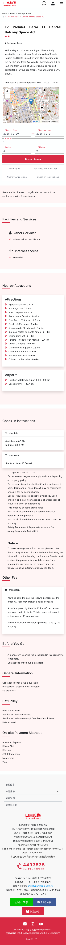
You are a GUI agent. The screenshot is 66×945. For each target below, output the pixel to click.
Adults (8, 147)
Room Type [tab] (14, 168)
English (30, 939)
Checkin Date (11, 130)
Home (4, 13)
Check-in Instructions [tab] (48, 177)
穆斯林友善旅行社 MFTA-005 (33, 844)
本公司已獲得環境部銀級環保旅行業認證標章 (33, 856)
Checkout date (44, 130)
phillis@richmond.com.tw (40, 886)
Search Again (33, 159)
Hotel (12, 13)
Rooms (8, 138)
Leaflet (38, 121)
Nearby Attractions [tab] (17, 177)
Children (41, 147)
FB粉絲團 (46, 902)
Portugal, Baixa (24, 13)
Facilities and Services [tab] (45, 168)
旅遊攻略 (34, 911)
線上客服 (23, 902)
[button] (31, 101)
